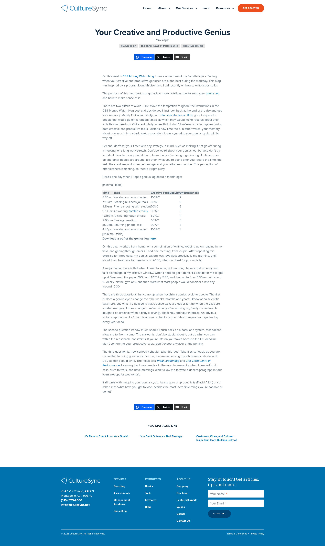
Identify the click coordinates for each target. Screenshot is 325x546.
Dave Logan (162, 40)
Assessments (122, 493)
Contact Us (183, 521)
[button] (169, 8)
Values (181, 507)
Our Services (184, 8)
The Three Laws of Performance (159, 45)
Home (147, 8)
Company (182, 486)
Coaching (119, 486)
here (153, 238)
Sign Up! (219, 513)
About (162, 8)
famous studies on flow (177, 115)
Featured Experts (187, 500)
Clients (181, 514)
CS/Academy (128, 45)
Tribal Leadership (193, 45)
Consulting (120, 511)
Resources (223, 8)
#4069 (89, 491)
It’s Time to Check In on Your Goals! (106, 436)
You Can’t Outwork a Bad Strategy (161, 436)
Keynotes (150, 500)
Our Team (182, 493)
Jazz (206, 8)
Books (149, 486)
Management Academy (122, 502)
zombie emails (138, 211)
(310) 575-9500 (71, 500)
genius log (213, 93)
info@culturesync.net (75, 505)
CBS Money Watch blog (138, 76)
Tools (148, 493)
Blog (148, 507)
